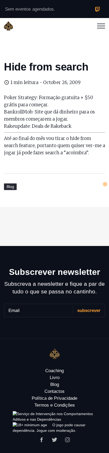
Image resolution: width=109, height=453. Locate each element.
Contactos (54, 391)
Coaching (54, 370)
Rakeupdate (17, 126)
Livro (55, 377)
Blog (10, 186)
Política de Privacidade (54, 398)
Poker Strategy (20, 97)
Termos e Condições (54, 405)
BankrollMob (18, 112)
